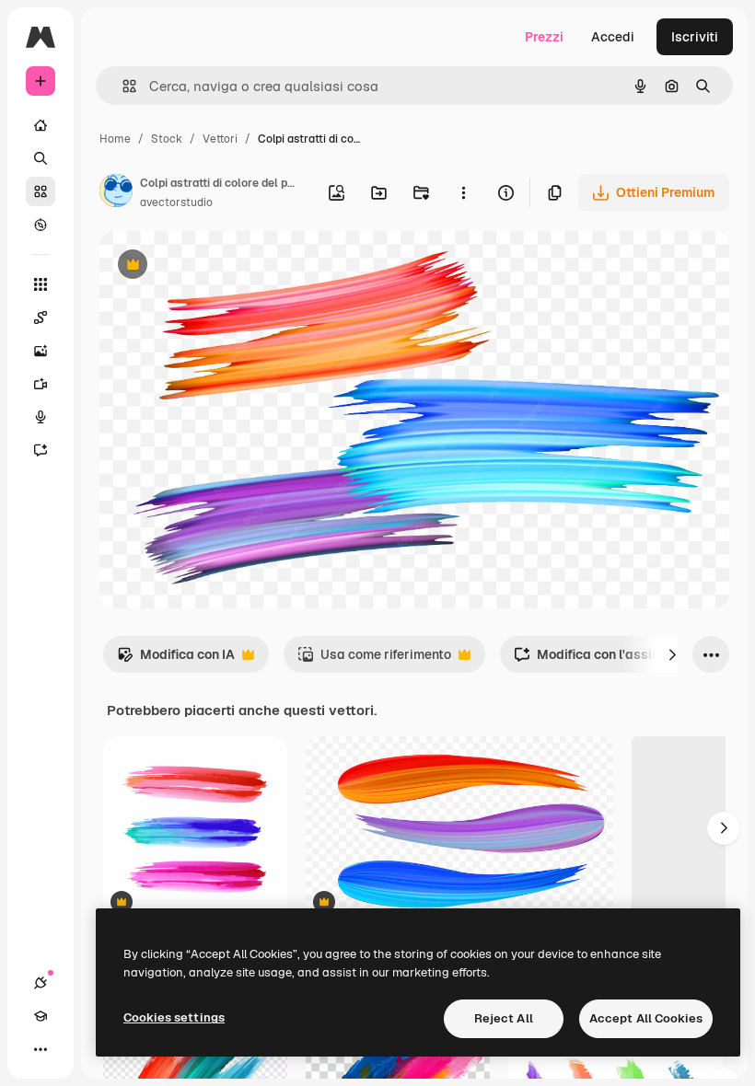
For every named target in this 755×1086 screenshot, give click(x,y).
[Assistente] (40, 450)
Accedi (612, 37)
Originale (221, 266)
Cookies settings (174, 1017)
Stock (166, 139)
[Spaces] (40, 317)
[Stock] (40, 191)
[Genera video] (40, 384)
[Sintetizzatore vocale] (40, 417)
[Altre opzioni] (463, 192)
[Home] (40, 125)
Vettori (220, 139)
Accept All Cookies (646, 1018)
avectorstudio (176, 202)
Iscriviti (694, 37)
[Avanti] (672, 654)
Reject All (503, 1018)
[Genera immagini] (40, 350)
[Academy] (40, 1016)
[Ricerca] (40, 158)
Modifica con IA (176, 659)
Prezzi (544, 37)
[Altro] (40, 1049)
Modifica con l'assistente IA (610, 659)
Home (115, 139)
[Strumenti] (40, 284)
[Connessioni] (40, 983)
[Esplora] (40, 224)
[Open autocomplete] (122, 86)
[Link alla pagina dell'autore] (116, 193)
